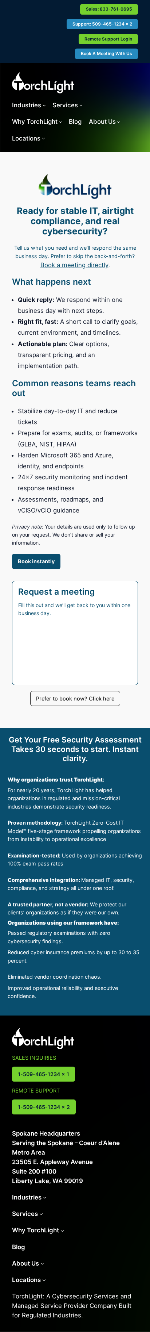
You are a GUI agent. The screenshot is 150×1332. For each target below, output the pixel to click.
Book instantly (36, 561)
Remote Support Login (108, 39)
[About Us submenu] (118, 121)
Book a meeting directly (74, 265)
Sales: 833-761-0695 (109, 9)
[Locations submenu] (43, 138)
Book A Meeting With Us (106, 53)
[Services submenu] (81, 105)
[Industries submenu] (44, 105)
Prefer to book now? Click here (75, 698)
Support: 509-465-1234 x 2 (102, 24)
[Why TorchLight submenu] (60, 121)
